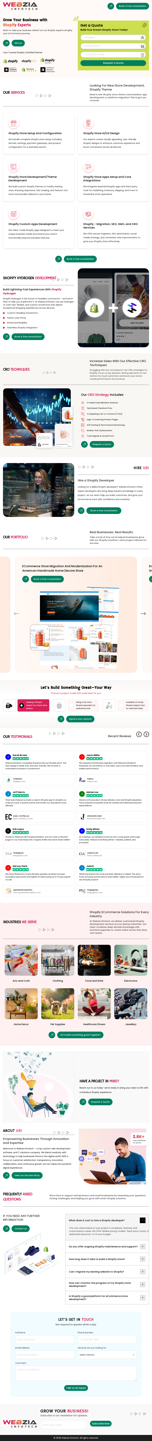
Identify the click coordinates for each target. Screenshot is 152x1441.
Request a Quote (102, 444)
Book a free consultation (132, 6)
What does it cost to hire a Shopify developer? (97, 1220)
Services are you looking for (92, 1347)
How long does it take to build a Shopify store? (97, 1259)
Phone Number (85, 1332)
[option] (76, 611)
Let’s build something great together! (80, 1034)
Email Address (22, 1347)
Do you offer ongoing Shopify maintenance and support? (103, 1246)
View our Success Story (27, 1175)
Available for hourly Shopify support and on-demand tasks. (135, 705)
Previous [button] (17, 613)
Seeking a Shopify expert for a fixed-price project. (36, 705)
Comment (20, 1363)
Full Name (20, 1332)
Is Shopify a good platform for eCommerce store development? (98, 1297)
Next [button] (143, 613)
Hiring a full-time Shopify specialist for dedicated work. (85, 705)
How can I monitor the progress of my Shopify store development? (100, 1284)
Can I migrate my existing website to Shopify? (96, 1271)
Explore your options (80, 718)
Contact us (21, 1228)
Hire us (18, 43)
